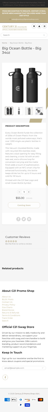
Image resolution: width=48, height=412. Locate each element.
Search (5, 320)
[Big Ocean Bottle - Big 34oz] (24, 85)
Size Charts (7, 307)
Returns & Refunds (10, 312)
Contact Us (7, 302)
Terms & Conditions (11, 315)
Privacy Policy (8, 305)
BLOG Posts (7, 299)
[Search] (44, 35)
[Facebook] (5, 377)
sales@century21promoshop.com (25, 19)
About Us (6, 297)
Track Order (7, 318)
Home (4, 43)
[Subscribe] (43, 368)
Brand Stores (8, 310)
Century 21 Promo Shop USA (27, 394)
